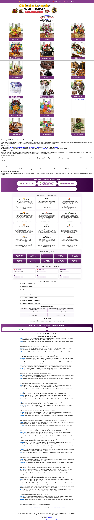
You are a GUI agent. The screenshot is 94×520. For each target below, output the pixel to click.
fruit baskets (10, 147)
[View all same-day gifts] (35, 8)
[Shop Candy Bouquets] (16, 108)
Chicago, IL (63, 269)
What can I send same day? (27, 286)
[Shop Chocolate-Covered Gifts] (47, 89)
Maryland (22, 402)
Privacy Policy (46, 519)
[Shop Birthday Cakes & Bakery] (47, 70)
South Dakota (22, 472)
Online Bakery (83, 162)
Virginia (21, 489)
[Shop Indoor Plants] (78, 127)
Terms (51, 519)
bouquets (56, 147)
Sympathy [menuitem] (38, 1)
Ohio (21, 452)
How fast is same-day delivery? (28, 283)
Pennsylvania (22, 462)
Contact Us (37, 519)
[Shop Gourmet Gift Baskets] (78, 32)
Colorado (22, 355)
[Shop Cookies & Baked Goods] (78, 70)
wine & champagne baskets (34, 147)
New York (22, 442)
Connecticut (22, 358)
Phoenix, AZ (41, 275)
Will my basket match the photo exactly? (29, 292)
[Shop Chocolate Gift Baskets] (78, 89)
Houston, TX (18, 275)
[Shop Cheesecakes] (16, 127)
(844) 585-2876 (49, 19)
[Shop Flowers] (47, 32)
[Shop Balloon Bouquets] (47, 108)
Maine (21, 398)
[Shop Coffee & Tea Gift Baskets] (78, 107)
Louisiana (22, 395)
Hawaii (21, 371)
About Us (41, 519)
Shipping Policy (56, 519)
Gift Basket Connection (48, 516)
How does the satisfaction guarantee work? (30, 300)
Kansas (21, 388)
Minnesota (22, 412)
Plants (76, 162)
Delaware (22, 361)
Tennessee (22, 476)
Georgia (21, 368)
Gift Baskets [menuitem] (21, 1)
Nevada (21, 429)
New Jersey (22, 435)
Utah (21, 482)
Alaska (21, 341)
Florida (21, 365)
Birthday (68, 162)
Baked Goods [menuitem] (47, 1)
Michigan (22, 408)
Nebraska (22, 425)
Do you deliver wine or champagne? (29, 297)
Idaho (21, 375)
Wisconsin (22, 499)
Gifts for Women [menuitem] (57, 1)
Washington (22, 492)
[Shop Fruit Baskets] (16, 32)
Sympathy (72, 162)
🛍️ (24, 329)
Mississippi (22, 415)
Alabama (21, 338)
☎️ (69, 329)
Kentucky (22, 392)
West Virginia (22, 496)
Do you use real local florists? (27, 289)
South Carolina (23, 469)
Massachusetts (23, 405)
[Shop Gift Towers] (16, 70)
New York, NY (18, 269)
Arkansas (22, 348)
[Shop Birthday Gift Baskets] (78, 50)
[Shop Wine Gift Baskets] (47, 51)
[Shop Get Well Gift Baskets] (47, 127)
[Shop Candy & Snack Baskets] (16, 50)
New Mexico (22, 439)
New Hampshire (23, 432)
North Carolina (23, 445)
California (22, 351)
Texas (21, 479)
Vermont (21, 486)
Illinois (21, 378)
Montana (21, 422)
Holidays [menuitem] (66, 1)
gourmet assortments (21, 147)
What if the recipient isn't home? (28, 294)
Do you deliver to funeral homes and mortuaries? (31, 303)
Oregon (21, 459)
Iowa (21, 385)
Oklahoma (22, 455)
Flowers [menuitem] (30, 1)
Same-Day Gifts (44, 148)
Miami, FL (63, 275)
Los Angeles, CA (42, 269)
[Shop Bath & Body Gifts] (16, 89)
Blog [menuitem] (72, 1)
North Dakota (22, 449)
